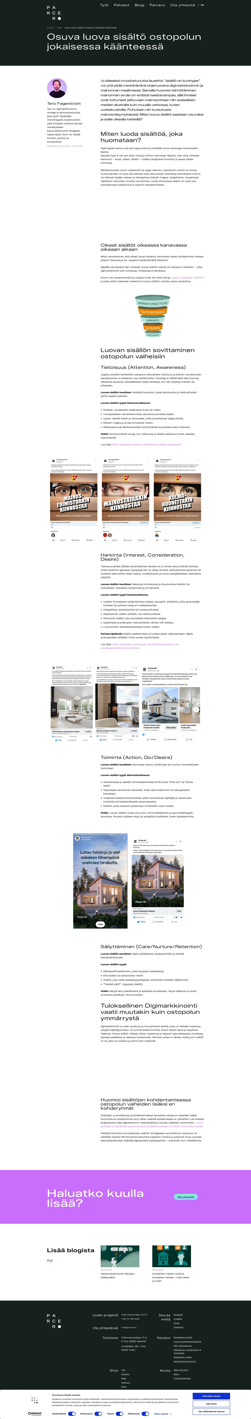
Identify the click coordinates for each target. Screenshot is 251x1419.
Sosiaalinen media (183, 1357)
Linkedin (178, 1319)
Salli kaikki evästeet (211, 1396)
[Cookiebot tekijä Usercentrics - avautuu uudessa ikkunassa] (34, 1414)
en (202, 5)
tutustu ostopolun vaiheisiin (188, 277)
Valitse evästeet (161, 1414)
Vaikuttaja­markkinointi (185, 1361)
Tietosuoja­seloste (182, 1378)
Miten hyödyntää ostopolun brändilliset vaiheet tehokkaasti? (147, 444)
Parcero (157, 5)
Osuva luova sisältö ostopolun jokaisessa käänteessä (90, 28)
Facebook (178, 1315)
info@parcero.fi (129, 1327)
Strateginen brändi (183, 1337)
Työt (104, 5)
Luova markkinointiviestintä (187, 1341)
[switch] (98, 1414)
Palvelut (121, 5)
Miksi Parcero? (181, 1370)
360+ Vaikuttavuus (183, 1346)
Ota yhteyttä (182, 5)
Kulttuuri (125, 1382)
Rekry (124, 1387)
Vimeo (177, 1323)
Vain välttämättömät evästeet (211, 1411)
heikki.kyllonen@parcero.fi (134, 1315)
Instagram (178, 1327)
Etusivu (50, 28)
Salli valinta (211, 1404)
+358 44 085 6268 (130, 1319)
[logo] (65, 1321)
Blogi (140, 5)
